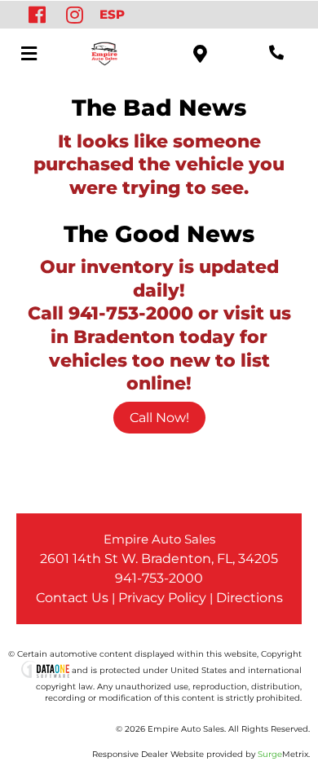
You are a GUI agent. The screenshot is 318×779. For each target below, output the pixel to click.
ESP (112, 14)
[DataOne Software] (45, 670)
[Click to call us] (276, 53)
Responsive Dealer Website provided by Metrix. (201, 754)
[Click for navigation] (28, 53)
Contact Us (72, 597)
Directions (249, 597)
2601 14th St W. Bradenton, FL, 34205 (159, 558)
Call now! (159, 417)
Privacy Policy (162, 597)
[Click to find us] (200, 53)
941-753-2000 (159, 578)
